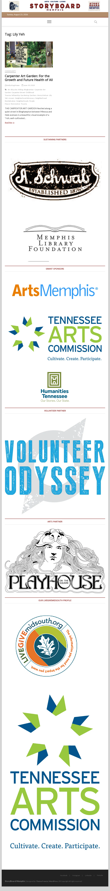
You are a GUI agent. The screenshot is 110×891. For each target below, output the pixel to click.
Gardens (33, 95)
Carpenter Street (18, 92)
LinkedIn (88, 875)
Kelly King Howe (12, 85)
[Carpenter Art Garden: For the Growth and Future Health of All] (29, 54)
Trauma (24, 104)
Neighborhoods (22, 101)
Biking (20, 90)
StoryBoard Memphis (15, 881)
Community (10, 71)
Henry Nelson (42, 95)
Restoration (15, 104)
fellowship (16, 95)
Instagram (76, 875)
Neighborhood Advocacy (25, 98)
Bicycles (14, 90)
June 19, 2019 (29, 85)
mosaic (11, 98)
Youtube (100, 875)
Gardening (24, 95)
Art (9, 90)
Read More (12, 122)
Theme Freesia (42, 881)
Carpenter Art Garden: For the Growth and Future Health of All (29, 78)
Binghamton (29, 90)
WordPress (53, 881)
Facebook (63, 875)
